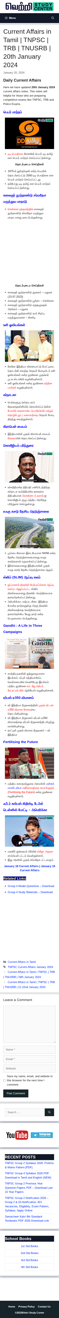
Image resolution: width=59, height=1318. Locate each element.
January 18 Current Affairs (21, 866)
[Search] (49, 1112)
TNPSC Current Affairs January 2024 (30, 967)
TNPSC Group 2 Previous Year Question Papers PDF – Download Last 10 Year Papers (29, 1187)
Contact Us (44, 1306)
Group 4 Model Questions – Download (31, 886)
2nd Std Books (30, 1253)
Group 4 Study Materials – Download (30, 892)
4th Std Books (29, 1267)
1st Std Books (29, 1246)
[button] (52, 18)
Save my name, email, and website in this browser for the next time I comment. (30, 1080)
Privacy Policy (26, 1306)
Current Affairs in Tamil (22, 961)
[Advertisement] (29, 251)
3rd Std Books (29, 1260)
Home (11, 1306)
